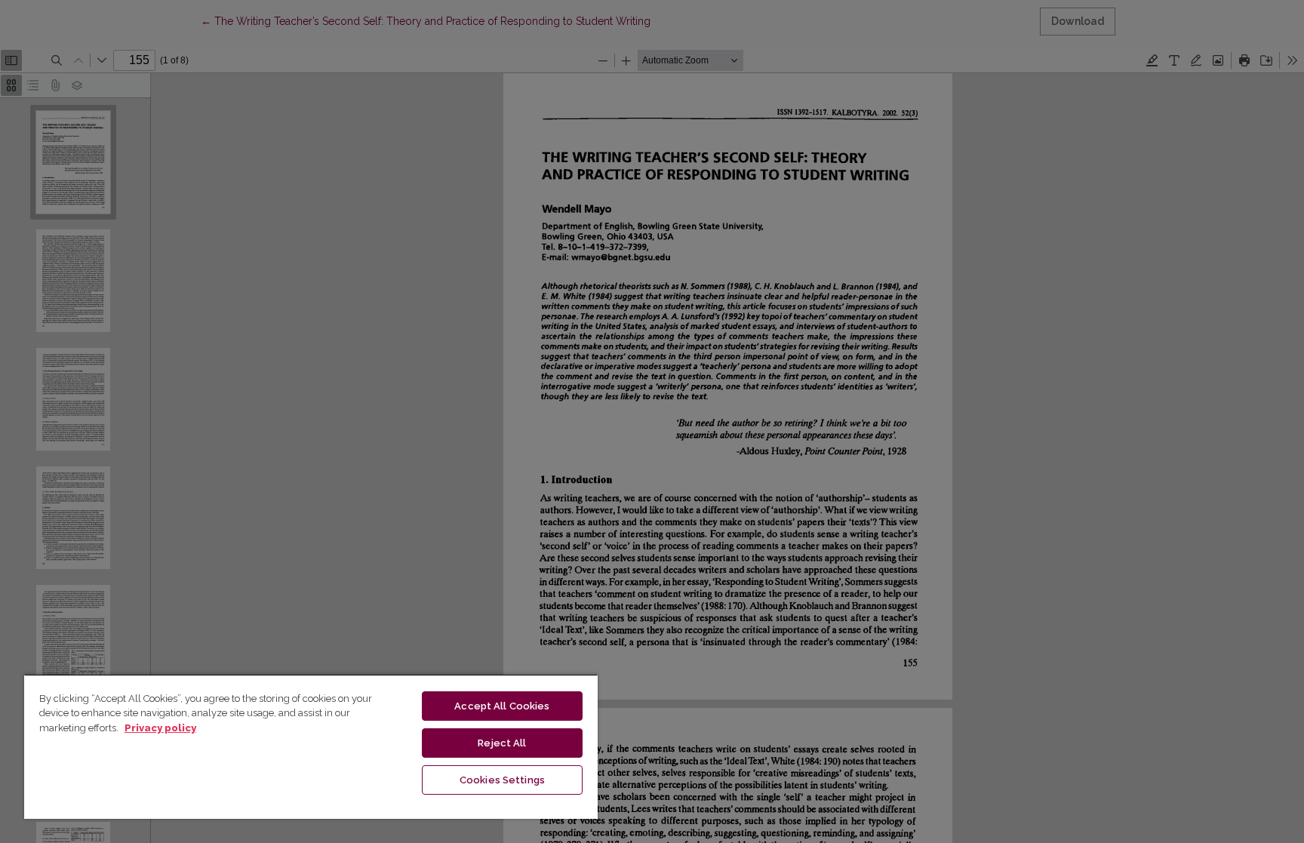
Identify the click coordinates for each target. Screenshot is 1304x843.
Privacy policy (160, 728)
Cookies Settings (502, 780)
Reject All (502, 743)
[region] (311, 746)
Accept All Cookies (501, 706)
